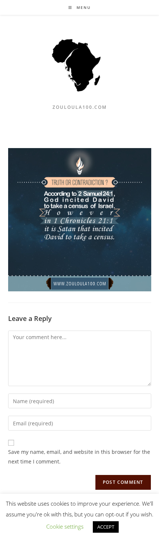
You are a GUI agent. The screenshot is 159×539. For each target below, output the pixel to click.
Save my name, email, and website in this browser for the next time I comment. (79, 456)
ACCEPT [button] (105, 526)
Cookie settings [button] (65, 526)
